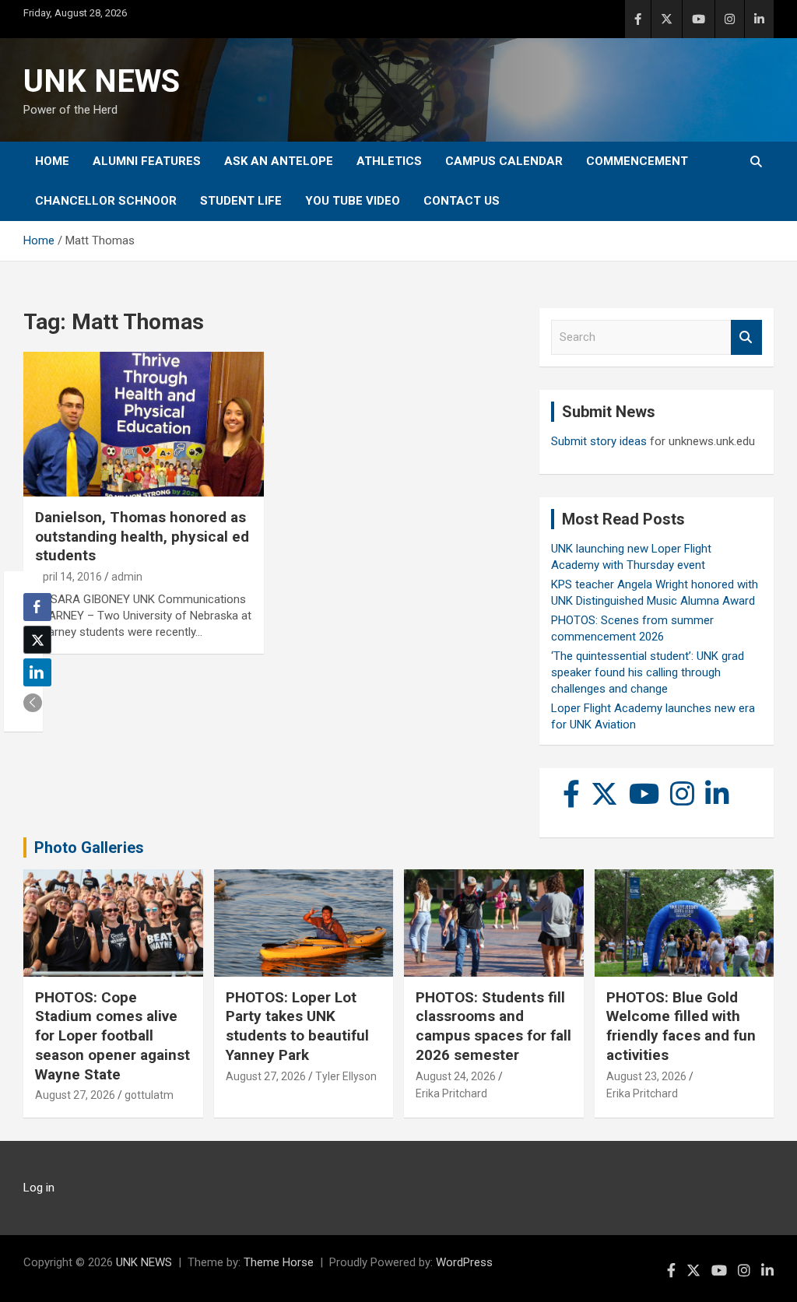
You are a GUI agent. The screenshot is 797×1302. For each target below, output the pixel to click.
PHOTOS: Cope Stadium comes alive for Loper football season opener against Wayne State (112, 1035)
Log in (38, 1188)
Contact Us (461, 201)
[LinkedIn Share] (37, 672)
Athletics (389, 161)
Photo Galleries (89, 847)
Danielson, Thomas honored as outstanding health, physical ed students (142, 536)
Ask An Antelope (278, 161)
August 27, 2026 (75, 1095)
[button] (32, 702)
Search (746, 337)
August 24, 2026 (456, 1076)
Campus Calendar (504, 161)
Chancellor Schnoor (106, 201)
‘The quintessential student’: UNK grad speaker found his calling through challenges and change (647, 672)
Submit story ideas (599, 441)
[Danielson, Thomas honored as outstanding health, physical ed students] (144, 424)
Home (52, 161)
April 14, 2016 (68, 576)
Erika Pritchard (451, 1093)
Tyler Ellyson (346, 1076)
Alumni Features (147, 161)
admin (126, 576)
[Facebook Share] (37, 607)
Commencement (637, 161)
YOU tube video (352, 201)
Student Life (241, 201)
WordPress (464, 1262)
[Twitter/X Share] (37, 640)
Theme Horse (279, 1262)
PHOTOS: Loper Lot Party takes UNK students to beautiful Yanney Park (297, 1026)
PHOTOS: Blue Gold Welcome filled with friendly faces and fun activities (681, 1026)
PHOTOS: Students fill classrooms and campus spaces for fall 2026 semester (493, 1026)
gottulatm (149, 1095)
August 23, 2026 (646, 1076)
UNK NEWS (101, 81)
